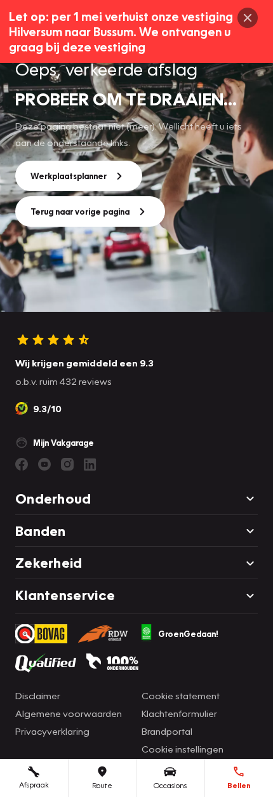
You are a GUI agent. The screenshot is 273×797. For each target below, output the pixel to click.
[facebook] (21, 464)
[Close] (247, 18)
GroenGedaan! (188, 634)
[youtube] (44, 464)
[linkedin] (90, 464)
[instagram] (67, 464)
